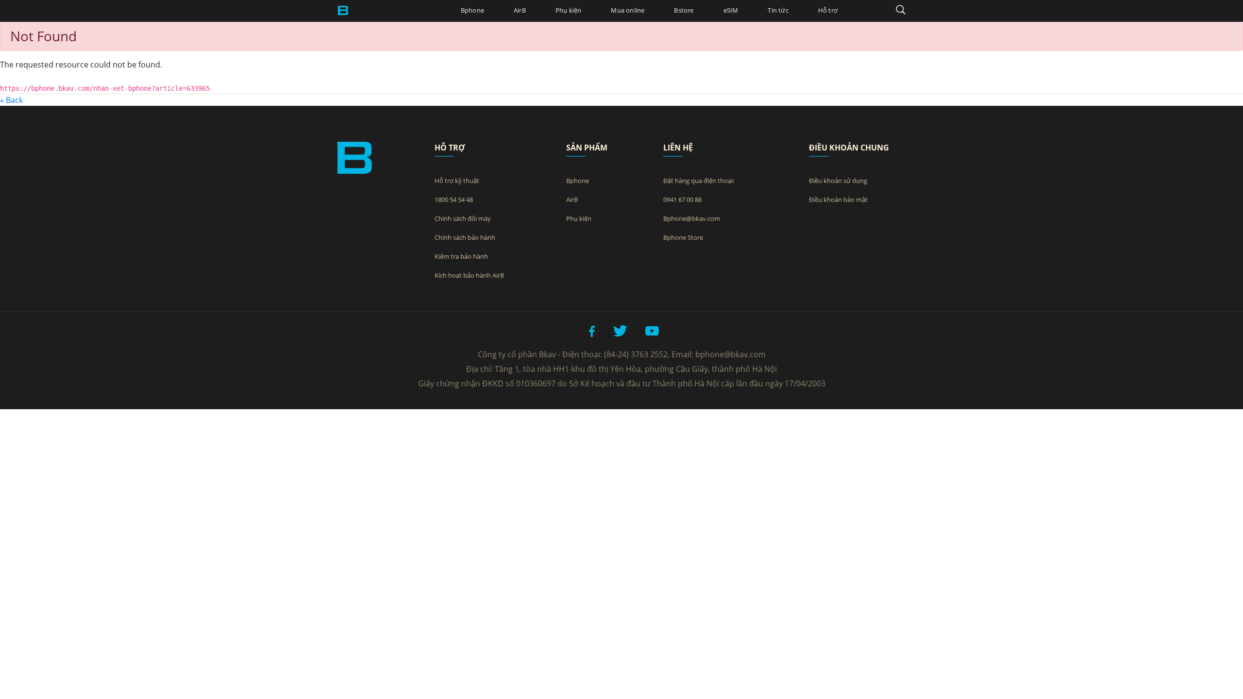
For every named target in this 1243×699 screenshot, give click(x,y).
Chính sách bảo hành (465, 237)
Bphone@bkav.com (691, 218)
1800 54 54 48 (454, 199)
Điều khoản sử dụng (838, 180)
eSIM (731, 10)
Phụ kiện (568, 10)
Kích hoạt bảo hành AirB (469, 275)
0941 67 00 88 (682, 199)
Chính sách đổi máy (463, 218)
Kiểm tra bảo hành (461, 256)
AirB (520, 10)
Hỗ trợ (828, 10)
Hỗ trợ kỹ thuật (457, 180)
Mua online (627, 10)
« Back (11, 100)
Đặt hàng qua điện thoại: (698, 180)
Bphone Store (683, 237)
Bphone (472, 10)
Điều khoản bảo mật (838, 199)
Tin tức (778, 10)
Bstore (683, 10)
